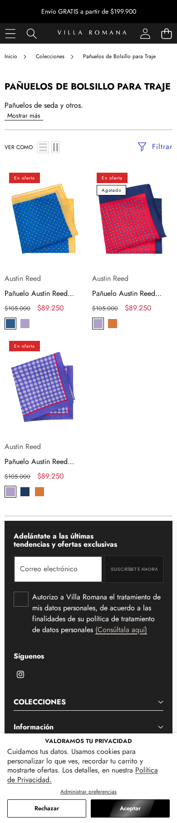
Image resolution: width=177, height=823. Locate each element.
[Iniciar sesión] (145, 33)
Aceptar (130, 808)
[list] (43, 147)
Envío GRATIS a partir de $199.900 (88, 11)
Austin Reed (23, 278)
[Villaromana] (92, 33)
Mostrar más (23, 115)
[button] (166, 33)
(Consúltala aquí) (121, 629)
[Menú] (10, 33)
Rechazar (46, 808)
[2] (55, 147)
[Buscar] (31, 33)
